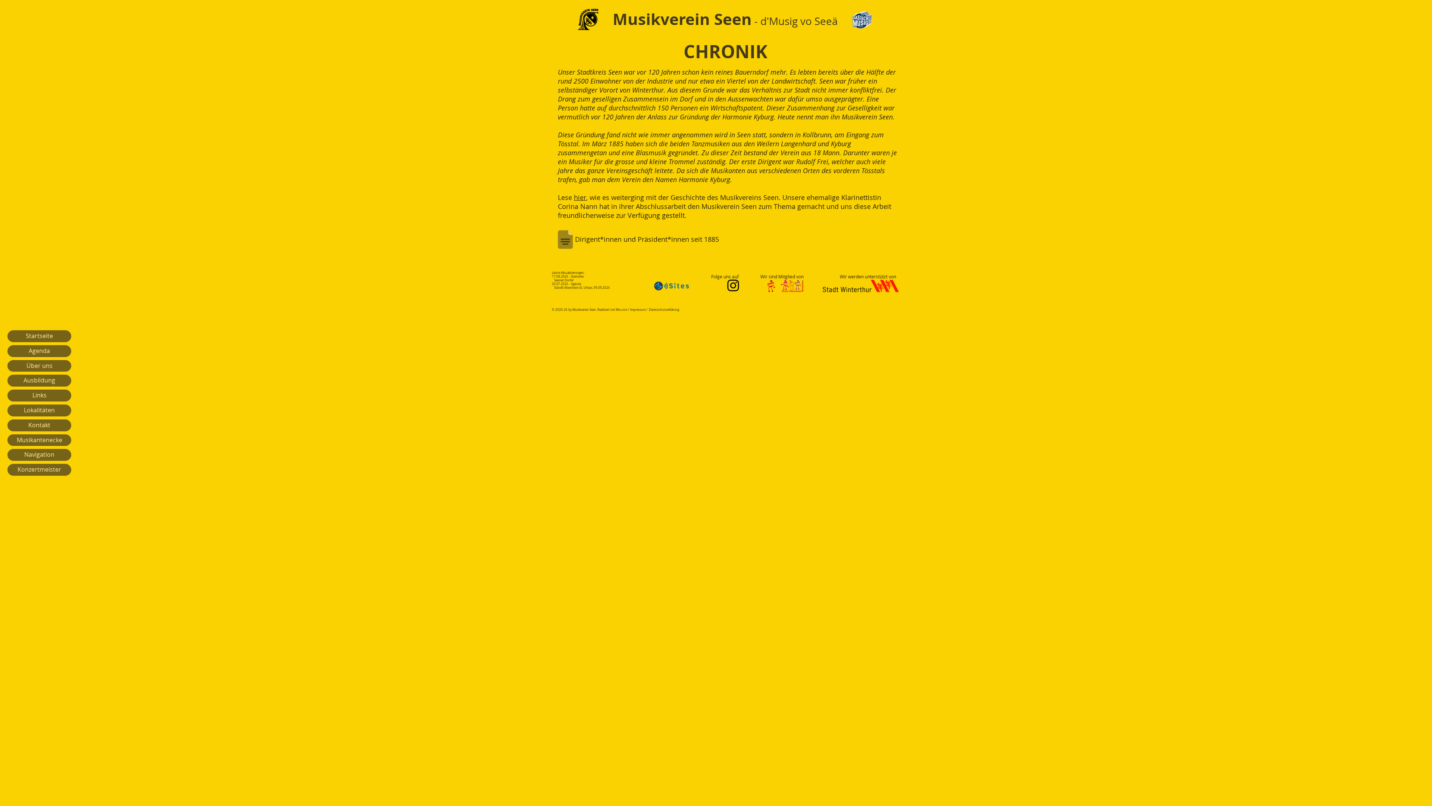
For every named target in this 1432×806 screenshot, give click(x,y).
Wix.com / (622, 310)
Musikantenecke (39, 440)
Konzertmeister (39, 469)
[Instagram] (733, 285)
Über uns (39, 366)
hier (580, 197)
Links (39, 395)
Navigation (39, 454)
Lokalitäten (39, 410)
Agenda (39, 351)
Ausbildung (39, 380)
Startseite (39, 336)
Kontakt (39, 425)
